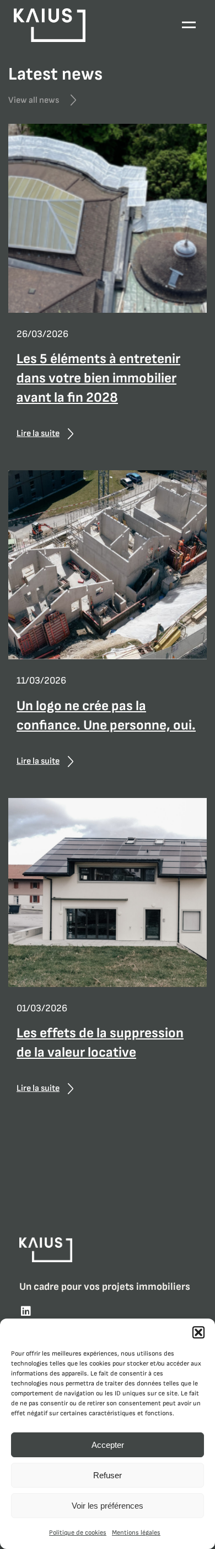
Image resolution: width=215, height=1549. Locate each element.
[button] (198, 1332)
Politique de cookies (77, 1533)
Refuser (107, 1475)
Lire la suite (38, 433)
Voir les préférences (107, 1505)
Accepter (108, 1445)
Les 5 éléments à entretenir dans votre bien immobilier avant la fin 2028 (98, 378)
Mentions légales (136, 1533)
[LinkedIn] (26, 1312)
